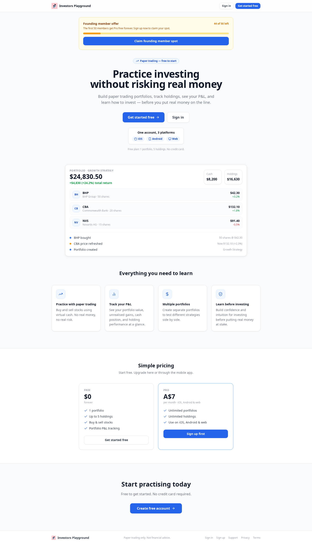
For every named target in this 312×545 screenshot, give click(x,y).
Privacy (245, 537)
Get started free (248, 6)
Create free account (153, 508)
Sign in (226, 6)
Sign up (220, 537)
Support (233, 537)
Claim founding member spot (156, 41)
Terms (256, 537)
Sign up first (196, 434)
